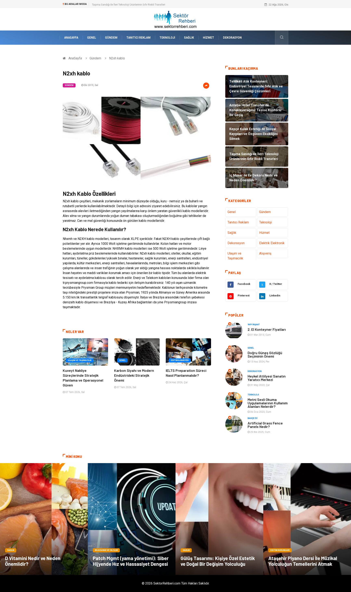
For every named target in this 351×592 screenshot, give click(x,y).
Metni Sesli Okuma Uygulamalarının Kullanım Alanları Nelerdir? (268, 403)
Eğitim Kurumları (280, 550)
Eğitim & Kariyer (180, 360)
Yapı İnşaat (254, 324)
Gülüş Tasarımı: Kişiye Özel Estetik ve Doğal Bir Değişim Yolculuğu (218, 561)
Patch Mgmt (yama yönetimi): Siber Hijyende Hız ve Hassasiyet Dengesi (131, 561)
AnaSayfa (71, 37)
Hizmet (208, 37)
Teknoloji (167, 37)
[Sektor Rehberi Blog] (175, 19)
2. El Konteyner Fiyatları (267, 329)
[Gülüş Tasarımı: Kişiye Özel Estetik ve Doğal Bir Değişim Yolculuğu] (219, 519)
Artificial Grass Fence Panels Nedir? (265, 425)
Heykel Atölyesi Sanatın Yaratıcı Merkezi (267, 378)
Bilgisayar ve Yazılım (106, 550)
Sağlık (189, 37)
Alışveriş (265, 253)
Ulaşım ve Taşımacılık (79, 360)
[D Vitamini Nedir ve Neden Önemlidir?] (44, 519)
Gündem (111, 37)
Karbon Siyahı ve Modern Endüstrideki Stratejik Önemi (134, 375)
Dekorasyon (232, 37)
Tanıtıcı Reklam (138, 37)
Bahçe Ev (253, 418)
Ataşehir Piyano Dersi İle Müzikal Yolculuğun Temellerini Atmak (302, 561)
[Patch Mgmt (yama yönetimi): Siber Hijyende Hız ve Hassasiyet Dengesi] (132, 519)
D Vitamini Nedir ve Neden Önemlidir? (32, 561)
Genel (91, 37)
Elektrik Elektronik (272, 243)
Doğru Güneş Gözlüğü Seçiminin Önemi (265, 354)
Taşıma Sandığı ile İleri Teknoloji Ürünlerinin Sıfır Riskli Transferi (128, 4)
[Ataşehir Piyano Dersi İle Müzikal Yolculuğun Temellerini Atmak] (307, 519)
